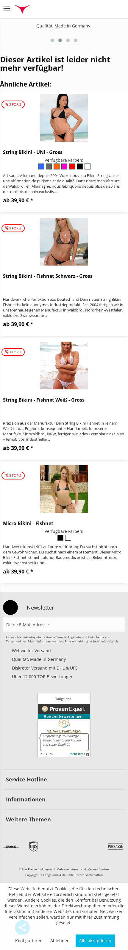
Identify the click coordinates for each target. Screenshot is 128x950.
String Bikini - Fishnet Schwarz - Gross (48, 276)
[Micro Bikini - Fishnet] (64, 489)
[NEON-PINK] (64, 168)
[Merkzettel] (88, 9)
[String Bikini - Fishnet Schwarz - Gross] (64, 242)
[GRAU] (49, 168)
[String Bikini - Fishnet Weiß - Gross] (64, 365)
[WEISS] (87, 168)
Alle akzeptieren (95, 940)
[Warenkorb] (117, 9)
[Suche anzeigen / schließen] (73, 9)
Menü (8, 9)
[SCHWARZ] (80, 168)
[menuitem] (8, 9)
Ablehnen (60, 940)
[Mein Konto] (103, 9)
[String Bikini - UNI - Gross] (64, 118)
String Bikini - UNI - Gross (33, 152)
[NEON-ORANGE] (57, 168)
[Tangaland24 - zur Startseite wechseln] (22, 10)
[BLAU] (41, 168)
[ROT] (72, 168)
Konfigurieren (29, 940)
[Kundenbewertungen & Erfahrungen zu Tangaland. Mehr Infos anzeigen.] (64, 725)
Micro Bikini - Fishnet (28, 523)
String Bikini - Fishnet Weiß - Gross (44, 400)
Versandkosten (98, 869)
